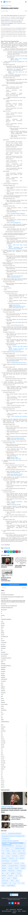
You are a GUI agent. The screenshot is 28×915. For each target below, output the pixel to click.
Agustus (14, 747)
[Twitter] (8, 552)
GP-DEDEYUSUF (4, 636)
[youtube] (15, 903)
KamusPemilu (4, 656)
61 (1, 611)
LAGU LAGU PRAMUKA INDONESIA (7, 566)
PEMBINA (3, 675)
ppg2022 (3, 687)
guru (2, 638)
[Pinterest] (16, 552)
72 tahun (3, 615)
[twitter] (12, 903)
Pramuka (6, 23)
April (14, 734)
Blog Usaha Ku (13, 909)
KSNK (2, 661)
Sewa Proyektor (4, 704)
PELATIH (3, 673)
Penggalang (10, 23)
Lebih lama (24, 587)
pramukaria (7, 544)
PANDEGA (3, 669)
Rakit (4, 24)
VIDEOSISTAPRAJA (5, 721)
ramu (21, 15)
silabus (2, 708)
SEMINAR (3, 702)
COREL (2, 631)
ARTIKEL (2, 623)
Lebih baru (4, 587)
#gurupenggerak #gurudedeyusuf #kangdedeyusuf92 (12, 596)
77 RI (2, 621)
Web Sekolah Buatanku (6, 911)
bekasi (2, 627)
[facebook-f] (9, 903)
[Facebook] (5, 552)
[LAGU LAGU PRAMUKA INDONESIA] (7, 560)
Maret (14, 725)
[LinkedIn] (14, 552)
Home (7, 909)
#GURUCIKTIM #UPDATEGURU (7, 594)
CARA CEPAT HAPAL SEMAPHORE (20, 566)
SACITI (2, 698)
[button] (1, 2)
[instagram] (18, 903)
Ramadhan (3, 692)
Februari (14, 756)
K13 (1, 650)
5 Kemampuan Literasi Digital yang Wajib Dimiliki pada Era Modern (18, 818)
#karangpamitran (4, 598)
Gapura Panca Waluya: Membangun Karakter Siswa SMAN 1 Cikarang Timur (19, 825)
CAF (2, 629)
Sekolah (2, 700)
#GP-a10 (3, 593)
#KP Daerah (3, 603)
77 (1, 617)
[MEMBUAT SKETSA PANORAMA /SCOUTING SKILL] (7, 573)
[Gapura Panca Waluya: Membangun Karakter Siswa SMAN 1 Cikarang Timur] (5, 825)
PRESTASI (3, 690)
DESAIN (2, 632)
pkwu (2, 683)
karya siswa (3, 659)
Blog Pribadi (19, 909)
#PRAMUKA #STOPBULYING (7, 607)
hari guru (3, 640)
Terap (8, 24)
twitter (19, 911)
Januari (14, 738)
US (1, 716)
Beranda (2, 5)
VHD (2, 717)
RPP (2, 696)
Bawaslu (2, 625)
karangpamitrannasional (6, 658)
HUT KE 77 (3, 644)
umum (2, 714)
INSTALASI (3, 648)
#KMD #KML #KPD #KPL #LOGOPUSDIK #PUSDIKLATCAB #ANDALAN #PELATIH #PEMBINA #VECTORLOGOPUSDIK (13, 601)
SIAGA (2, 706)
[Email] (19, 552)
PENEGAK (3, 677)
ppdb (2, 685)
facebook (15, 911)
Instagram (24, 911)
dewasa (2, 634)
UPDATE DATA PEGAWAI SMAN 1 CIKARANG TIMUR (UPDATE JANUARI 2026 (14, 810)
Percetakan (3, 681)
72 (1, 613)
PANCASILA (3, 667)
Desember (14, 727)
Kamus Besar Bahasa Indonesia (10, 15)
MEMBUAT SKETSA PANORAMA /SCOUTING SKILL (6, 579)
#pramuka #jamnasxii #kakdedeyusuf (9, 605)
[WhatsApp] (11, 552)
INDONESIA (3, 646)
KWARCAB (3, 663)
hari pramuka (3, 642)
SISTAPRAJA (3, 710)
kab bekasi (3, 652)
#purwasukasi (4, 609)
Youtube (14, 912)
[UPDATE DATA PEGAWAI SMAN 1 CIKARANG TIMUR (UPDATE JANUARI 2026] (14, 798)
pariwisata (3, 671)
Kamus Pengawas (4, 654)
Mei (14, 732)
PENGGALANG (8, 5)
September (14, 731)
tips (1, 712)
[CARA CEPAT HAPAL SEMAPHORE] (21, 560)
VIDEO (2, 719)
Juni (14, 750)
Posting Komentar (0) (14, 584)
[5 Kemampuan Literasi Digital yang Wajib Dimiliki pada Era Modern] (5, 818)
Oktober (14, 728)
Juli (14, 748)
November (14, 742)
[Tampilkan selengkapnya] (22, 552)
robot (2, 694)
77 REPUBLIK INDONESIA (6, 619)
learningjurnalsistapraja (6, 665)
